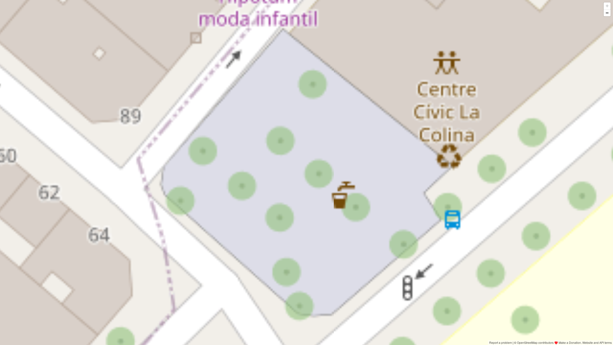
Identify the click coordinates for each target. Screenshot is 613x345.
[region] (306, 172)
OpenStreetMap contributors (535, 342)
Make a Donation (570, 342)
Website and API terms (597, 342)
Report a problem (500, 342)
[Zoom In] (607, 5)
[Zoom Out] (607, 12)
